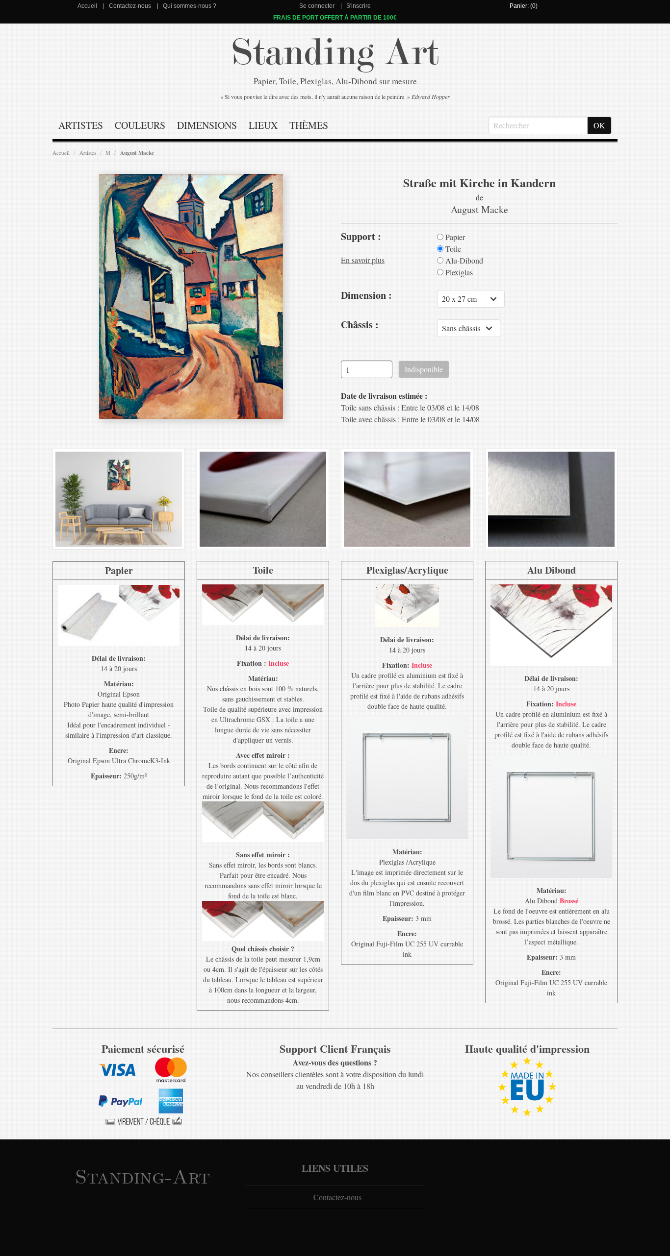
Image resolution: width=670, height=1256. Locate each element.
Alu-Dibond (463, 261)
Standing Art (335, 52)
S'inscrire (358, 5)
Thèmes (308, 125)
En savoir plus (363, 260)
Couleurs (140, 125)
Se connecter (317, 5)
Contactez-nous (130, 5)
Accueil (87, 5)
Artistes (80, 125)
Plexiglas (458, 272)
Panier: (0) (524, 5)
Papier (454, 237)
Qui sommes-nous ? (189, 5)
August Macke (137, 153)
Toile (452, 249)
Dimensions (207, 125)
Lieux (263, 125)
